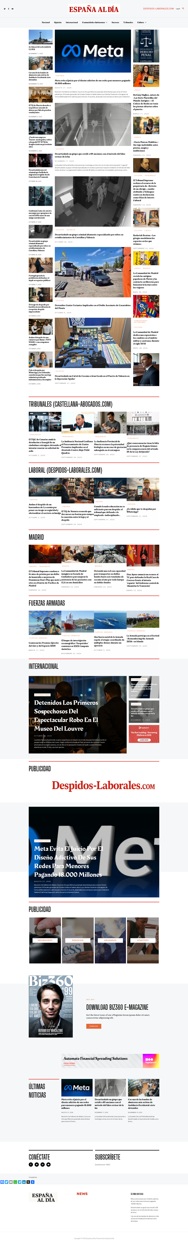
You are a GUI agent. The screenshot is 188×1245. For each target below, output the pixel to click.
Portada (60, 75)
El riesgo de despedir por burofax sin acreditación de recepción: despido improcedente (39, 308)
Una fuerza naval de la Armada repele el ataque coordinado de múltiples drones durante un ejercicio (109, 641)
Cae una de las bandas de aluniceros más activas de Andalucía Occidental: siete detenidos (40, 76)
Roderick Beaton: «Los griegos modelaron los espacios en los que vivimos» (144, 240)
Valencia (71, 229)
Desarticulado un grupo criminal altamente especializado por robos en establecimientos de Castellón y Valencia (39, 246)
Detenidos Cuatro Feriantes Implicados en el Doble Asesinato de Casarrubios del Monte (93, 307)
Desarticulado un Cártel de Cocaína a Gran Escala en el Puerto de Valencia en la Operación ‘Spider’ (92, 377)
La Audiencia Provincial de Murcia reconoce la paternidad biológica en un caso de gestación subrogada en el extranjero (110, 446)
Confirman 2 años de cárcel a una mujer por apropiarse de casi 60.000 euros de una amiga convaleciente (40, 214)
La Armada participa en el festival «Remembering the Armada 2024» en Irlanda (143, 638)
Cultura (138, 175)
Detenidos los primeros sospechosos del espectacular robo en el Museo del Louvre (66, 716)
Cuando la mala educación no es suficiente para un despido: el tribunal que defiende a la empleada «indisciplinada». (109, 511)
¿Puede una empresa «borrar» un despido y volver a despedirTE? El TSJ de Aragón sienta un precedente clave (40, 142)
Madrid (146, 268)
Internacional (42, 694)
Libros (137, 90)
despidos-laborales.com (74, 470)
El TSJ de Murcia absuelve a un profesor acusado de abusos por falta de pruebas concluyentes (40, 109)
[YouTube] (12, 9)
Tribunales (150, 175)
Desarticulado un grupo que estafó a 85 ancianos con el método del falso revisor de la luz (90, 155)
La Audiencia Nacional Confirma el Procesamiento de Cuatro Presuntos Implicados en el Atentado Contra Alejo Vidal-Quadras (77, 447)
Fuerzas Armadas (39, 638)
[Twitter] (5, 9)
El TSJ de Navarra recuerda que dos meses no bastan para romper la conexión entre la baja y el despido (77, 516)
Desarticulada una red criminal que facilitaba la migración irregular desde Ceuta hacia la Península (39, 174)
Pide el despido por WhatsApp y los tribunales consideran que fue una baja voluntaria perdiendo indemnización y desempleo (40, 375)
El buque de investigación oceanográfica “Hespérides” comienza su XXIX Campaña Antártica (75, 645)
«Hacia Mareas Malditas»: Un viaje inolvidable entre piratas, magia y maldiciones (145, 146)
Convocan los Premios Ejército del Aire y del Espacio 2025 (44, 644)
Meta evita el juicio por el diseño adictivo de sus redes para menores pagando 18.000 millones (92, 82)
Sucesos (60, 149)
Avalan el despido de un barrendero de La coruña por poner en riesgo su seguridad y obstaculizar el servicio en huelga (45, 509)
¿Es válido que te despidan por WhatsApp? (141, 510)
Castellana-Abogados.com (83, 404)
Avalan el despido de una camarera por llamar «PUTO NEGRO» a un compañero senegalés (40, 341)
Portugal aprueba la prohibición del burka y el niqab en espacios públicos (39, 278)
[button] (158, 9)
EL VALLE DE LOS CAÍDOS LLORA (40, 48)
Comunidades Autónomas (141, 321)
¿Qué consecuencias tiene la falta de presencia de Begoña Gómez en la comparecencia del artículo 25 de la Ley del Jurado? (143, 447)
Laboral (34, 499)
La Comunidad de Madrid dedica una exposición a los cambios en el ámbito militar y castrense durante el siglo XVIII (146, 338)
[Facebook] (8, 9)
